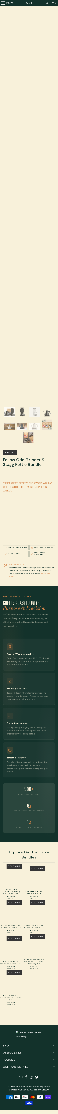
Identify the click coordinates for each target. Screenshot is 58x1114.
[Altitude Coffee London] (29, 3)
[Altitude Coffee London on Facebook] (26, 1077)
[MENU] (1, 3)
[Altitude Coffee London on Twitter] (37, 1077)
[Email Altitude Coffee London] (21, 1077)
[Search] (47, 3)
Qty (5, 524)
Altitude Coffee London (27, 1086)
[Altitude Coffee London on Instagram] (31, 1077)
